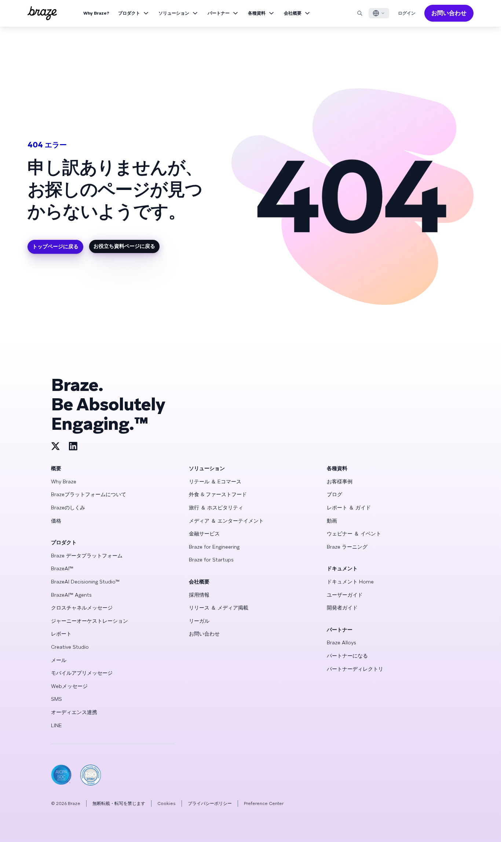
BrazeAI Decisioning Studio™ (85, 581)
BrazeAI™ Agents (71, 595)
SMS (56, 699)
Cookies (166, 803)
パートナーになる (347, 655)
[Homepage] (42, 13)
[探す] (360, 13)
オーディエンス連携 (74, 712)
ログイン (407, 13)
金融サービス (204, 533)
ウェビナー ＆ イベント (354, 533)
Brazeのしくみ (68, 507)
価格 (56, 520)
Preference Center (264, 803)
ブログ (334, 494)
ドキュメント (342, 568)
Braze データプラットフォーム (86, 555)
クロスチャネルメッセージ (82, 607)
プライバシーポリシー (210, 803)
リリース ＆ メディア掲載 (218, 607)
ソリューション (173, 13)
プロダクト (129, 13)
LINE (56, 725)
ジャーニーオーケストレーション (89, 621)
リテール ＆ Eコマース (215, 481)
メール (58, 660)
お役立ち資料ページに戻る (124, 246)
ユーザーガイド (345, 595)
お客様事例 (339, 481)
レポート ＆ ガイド (349, 507)
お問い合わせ (449, 13)
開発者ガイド (342, 607)
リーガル (199, 621)
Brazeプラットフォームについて (88, 494)
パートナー (219, 13)
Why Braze (63, 481)
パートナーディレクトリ (355, 669)
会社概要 (292, 13)
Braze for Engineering (214, 546)
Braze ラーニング (347, 546)
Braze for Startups (211, 559)
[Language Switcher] (379, 13)
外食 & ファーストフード (218, 494)
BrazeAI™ (62, 568)
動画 (332, 520)
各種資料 (257, 13)
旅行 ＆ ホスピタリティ (216, 507)
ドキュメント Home (350, 581)
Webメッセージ (69, 686)
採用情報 (199, 595)
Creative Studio (70, 647)
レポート (61, 633)
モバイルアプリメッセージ (82, 673)
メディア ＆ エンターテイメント (226, 520)
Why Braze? (96, 13)
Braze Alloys (341, 642)
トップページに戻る (55, 246)
